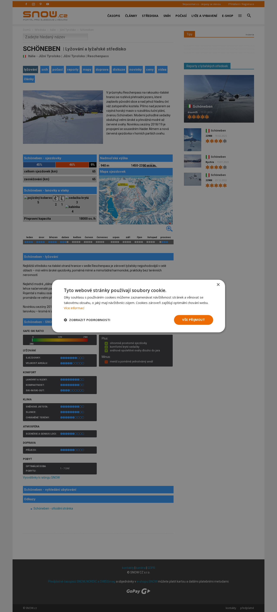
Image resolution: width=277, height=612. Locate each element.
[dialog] (138, 306)
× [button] (218, 284)
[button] (87, 320)
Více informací (74, 308)
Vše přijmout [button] (193, 320)
